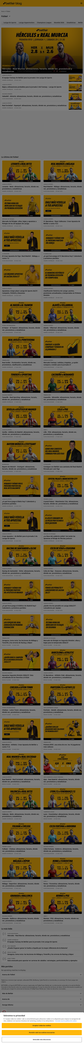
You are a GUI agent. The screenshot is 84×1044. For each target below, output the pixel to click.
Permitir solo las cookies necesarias (42, 1032)
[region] (42, 1028)
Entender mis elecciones (42, 1039)
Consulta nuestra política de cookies (66, 1021)
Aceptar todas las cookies (42, 1025)
